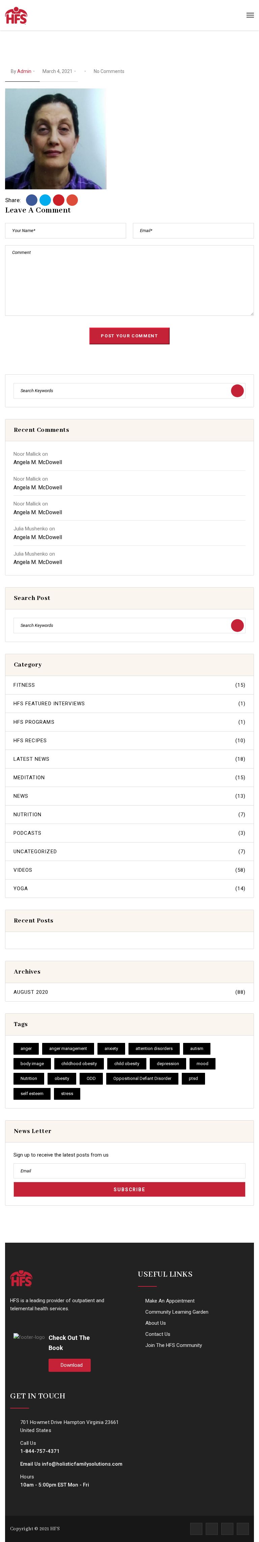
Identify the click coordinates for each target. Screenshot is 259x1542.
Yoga (129, 889)
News (129, 796)
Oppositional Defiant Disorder (142, 1078)
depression (168, 1063)
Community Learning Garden (176, 1312)
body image (32, 1063)
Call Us (28, 1443)
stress (67, 1093)
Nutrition (129, 815)
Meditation (129, 778)
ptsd (193, 1078)
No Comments (109, 71)
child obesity (126, 1063)
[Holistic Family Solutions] (16, 15)
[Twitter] (45, 200)
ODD (91, 1078)
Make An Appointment (170, 1301)
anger (26, 1048)
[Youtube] (243, 1529)
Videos (129, 870)
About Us (155, 1323)
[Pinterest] (58, 200)
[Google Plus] (72, 200)
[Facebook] (31, 200)
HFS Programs (129, 722)
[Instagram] (227, 1529)
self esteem (32, 1093)
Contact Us (157, 1334)
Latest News (129, 759)
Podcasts (129, 833)
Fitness (129, 685)
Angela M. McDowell (37, 462)
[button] (70, 1365)
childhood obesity (79, 1063)
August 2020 (129, 992)
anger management (68, 1048)
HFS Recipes (129, 741)
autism (196, 1048)
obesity (62, 1078)
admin (24, 71)
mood (202, 1063)
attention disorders (154, 1048)
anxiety (111, 1048)
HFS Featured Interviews (129, 704)
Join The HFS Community (173, 1345)
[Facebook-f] (196, 1529)
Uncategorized (129, 852)
